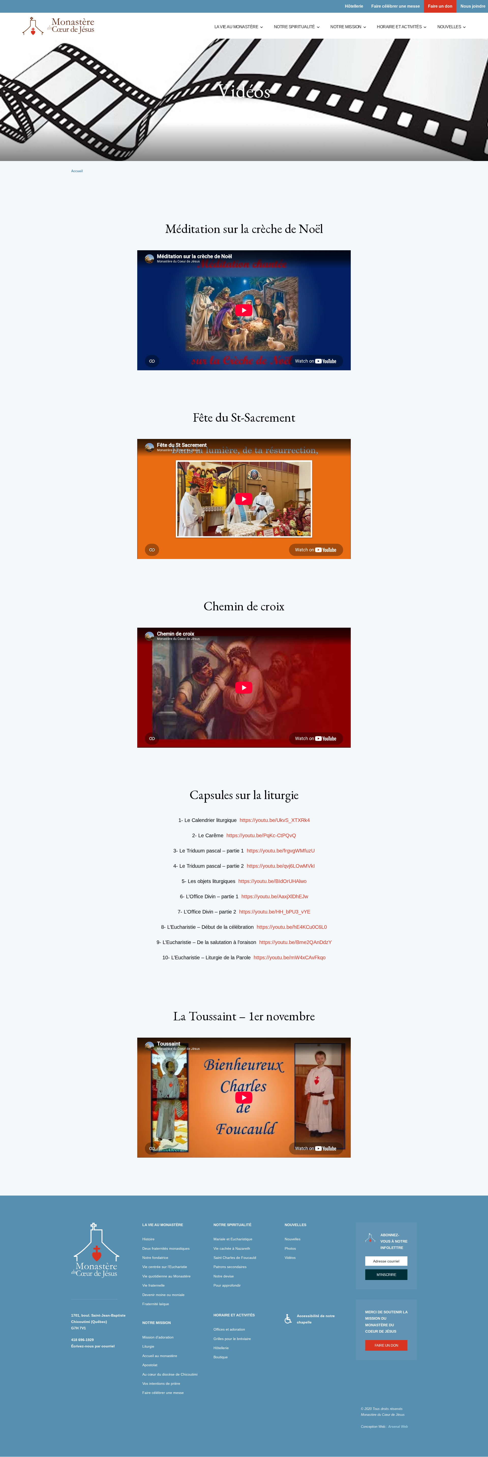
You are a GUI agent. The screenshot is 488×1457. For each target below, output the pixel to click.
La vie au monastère (236, 27)
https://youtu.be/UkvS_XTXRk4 (275, 820)
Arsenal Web (398, 1427)
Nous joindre (473, 6)
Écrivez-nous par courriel (93, 1346)
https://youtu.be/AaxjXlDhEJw (274, 896)
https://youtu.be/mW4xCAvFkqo (290, 957)
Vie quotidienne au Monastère (166, 1276)
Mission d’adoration (158, 1337)
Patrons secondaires (230, 1267)
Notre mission (345, 27)
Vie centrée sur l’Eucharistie (164, 1267)
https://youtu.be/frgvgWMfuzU (281, 850)
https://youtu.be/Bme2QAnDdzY (295, 942)
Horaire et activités (399, 27)
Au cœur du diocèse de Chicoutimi (169, 1374)
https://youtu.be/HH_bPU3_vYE (274, 912)
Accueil (77, 171)
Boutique (221, 1357)
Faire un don (440, 6)
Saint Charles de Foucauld (235, 1258)
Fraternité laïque (155, 1304)
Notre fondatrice (155, 1258)
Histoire (148, 1239)
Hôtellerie (354, 6)
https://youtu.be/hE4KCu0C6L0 (292, 927)
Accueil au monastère (159, 1356)
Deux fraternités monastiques (166, 1248)
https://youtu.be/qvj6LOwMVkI (281, 866)
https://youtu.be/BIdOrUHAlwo (272, 881)
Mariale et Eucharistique (233, 1239)
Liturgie (148, 1346)
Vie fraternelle (153, 1285)
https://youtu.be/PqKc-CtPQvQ (261, 835)
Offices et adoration (229, 1329)
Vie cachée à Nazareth (232, 1248)
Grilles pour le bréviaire (232, 1339)
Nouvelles (449, 27)
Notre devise (224, 1276)
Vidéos (290, 1258)
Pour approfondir (227, 1285)
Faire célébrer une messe (395, 6)
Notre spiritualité (294, 27)
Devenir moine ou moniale (163, 1295)
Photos (290, 1248)
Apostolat (149, 1365)
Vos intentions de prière (161, 1383)
